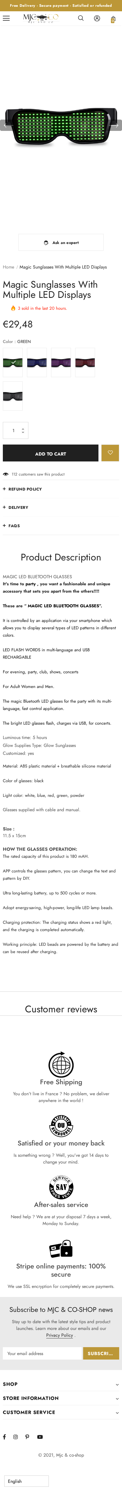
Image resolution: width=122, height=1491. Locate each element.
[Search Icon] (81, 18)
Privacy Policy (59, 1335)
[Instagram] (18, 1437)
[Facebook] (8, 1437)
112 (14, 474)
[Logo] (41, 18)
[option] (61, 125)
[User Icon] (97, 18)
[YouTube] (42, 1437)
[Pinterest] (30, 1437)
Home (8, 267)
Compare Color (102, 217)
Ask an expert (65, 242)
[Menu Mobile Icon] (6, 18)
